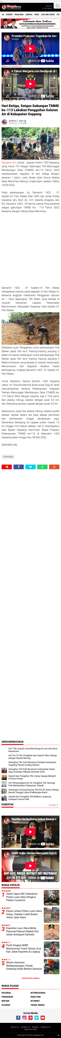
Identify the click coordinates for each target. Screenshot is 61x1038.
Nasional (6, 993)
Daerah (29, 15)
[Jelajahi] (57, 6)
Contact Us (25, 1027)
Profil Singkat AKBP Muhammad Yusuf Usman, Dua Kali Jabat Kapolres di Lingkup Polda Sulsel (23, 950)
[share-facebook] (18, 467)
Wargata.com (9, 162)
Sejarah (6, 1005)
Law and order (48, 15)
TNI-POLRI (9, 101)
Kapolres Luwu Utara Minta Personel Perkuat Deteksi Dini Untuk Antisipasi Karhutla (22, 931)
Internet (35, 1001)
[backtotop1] (58, 1035)
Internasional (38, 993)
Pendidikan (7, 997)
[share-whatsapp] (42, 467)
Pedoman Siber (30, 1029)
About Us (15, 1027)
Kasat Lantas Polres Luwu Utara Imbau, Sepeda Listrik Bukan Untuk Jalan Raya (24, 914)
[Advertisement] (30, 249)
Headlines (19, 15)
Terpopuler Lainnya (30, 978)
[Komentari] (54, 467)
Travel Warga (37, 1005)
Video (36, 15)
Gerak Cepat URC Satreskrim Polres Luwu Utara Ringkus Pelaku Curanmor (22, 897)
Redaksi (35, 1027)
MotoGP (5, 1001)
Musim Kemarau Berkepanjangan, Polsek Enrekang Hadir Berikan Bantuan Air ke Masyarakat (24, 967)
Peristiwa (35, 997)
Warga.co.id (45, 1027)
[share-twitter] (30, 467)
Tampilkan (53, 805)
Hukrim (9, 15)
